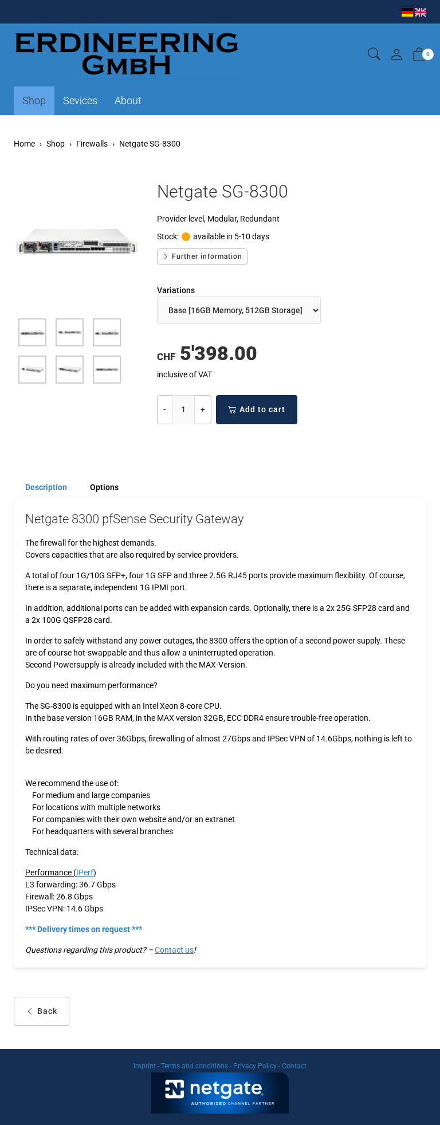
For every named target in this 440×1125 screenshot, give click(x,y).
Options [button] (104, 487)
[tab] (40, 487)
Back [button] (47, 1011)
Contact (294, 1066)
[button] (374, 55)
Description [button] (46, 487)
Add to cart (262, 409)
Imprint (144, 1066)
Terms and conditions (194, 1066)
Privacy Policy (255, 1066)
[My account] (396, 55)
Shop (34, 100)
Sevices (80, 100)
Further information (206, 256)
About (128, 100)
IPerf (84, 872)
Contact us (174, 949)
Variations (176, 290)
